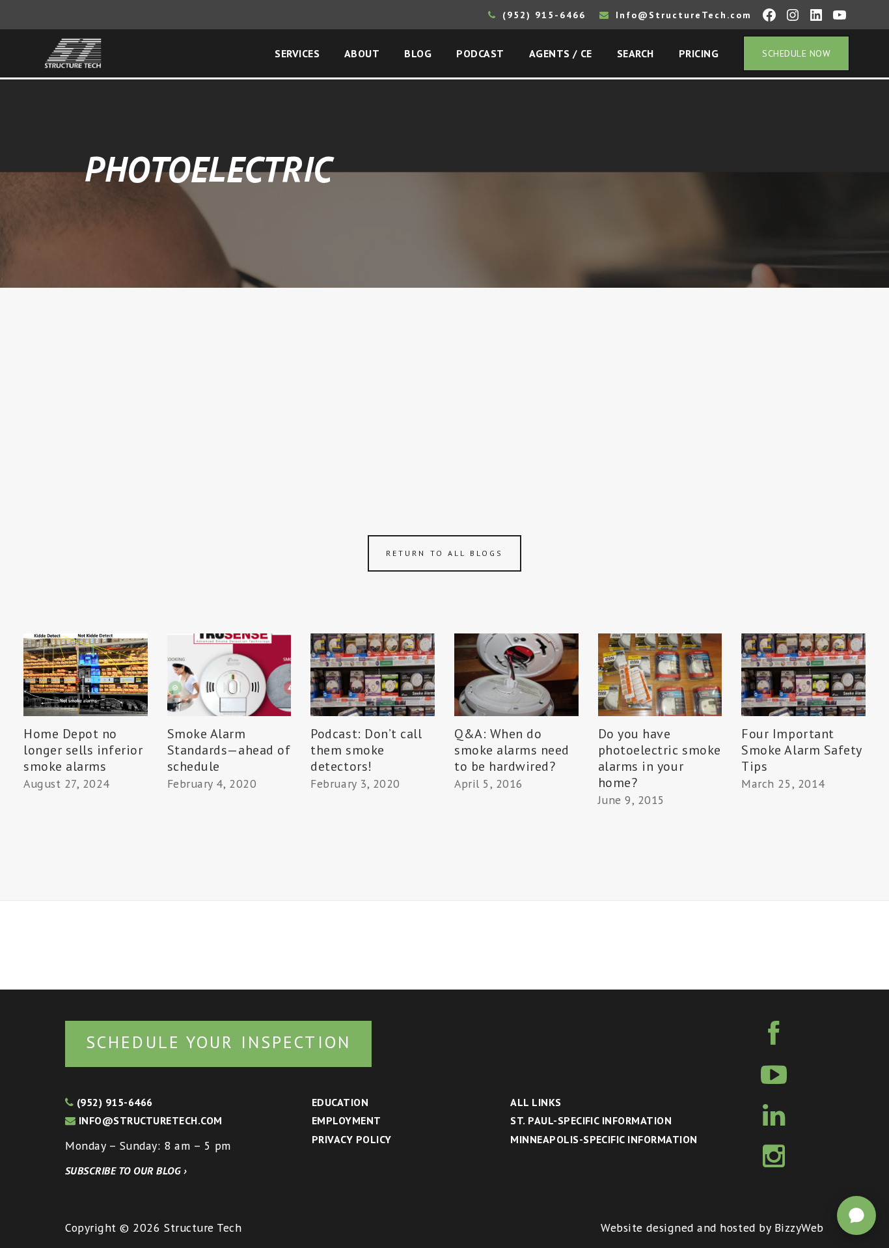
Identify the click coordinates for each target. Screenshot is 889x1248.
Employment (346, 1120)
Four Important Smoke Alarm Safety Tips (801, 750)
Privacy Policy (352, 1139)
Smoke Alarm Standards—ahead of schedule (229, 750)
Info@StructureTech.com (682, 15)
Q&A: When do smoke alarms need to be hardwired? (511, 750)
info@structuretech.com (148, 1120)
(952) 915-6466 (542, 15)
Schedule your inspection (218, 1042)
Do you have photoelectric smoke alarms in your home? (659, 758)
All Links (535, 1102)
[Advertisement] (444, 385)
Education (340, 1102)
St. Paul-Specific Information (591, 1120)
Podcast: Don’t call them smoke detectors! (366, 750)
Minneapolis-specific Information (603, 1139)
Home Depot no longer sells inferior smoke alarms (83, 750)
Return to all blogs (444, 553)
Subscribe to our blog (126, 1170)
